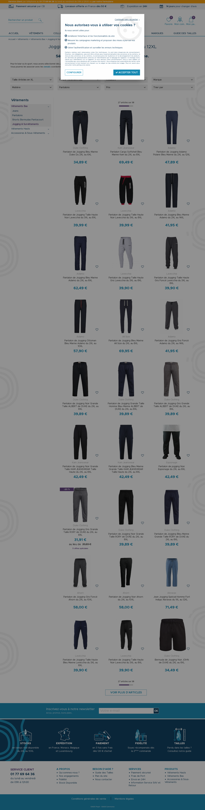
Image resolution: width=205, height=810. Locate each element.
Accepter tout (128, 72)
